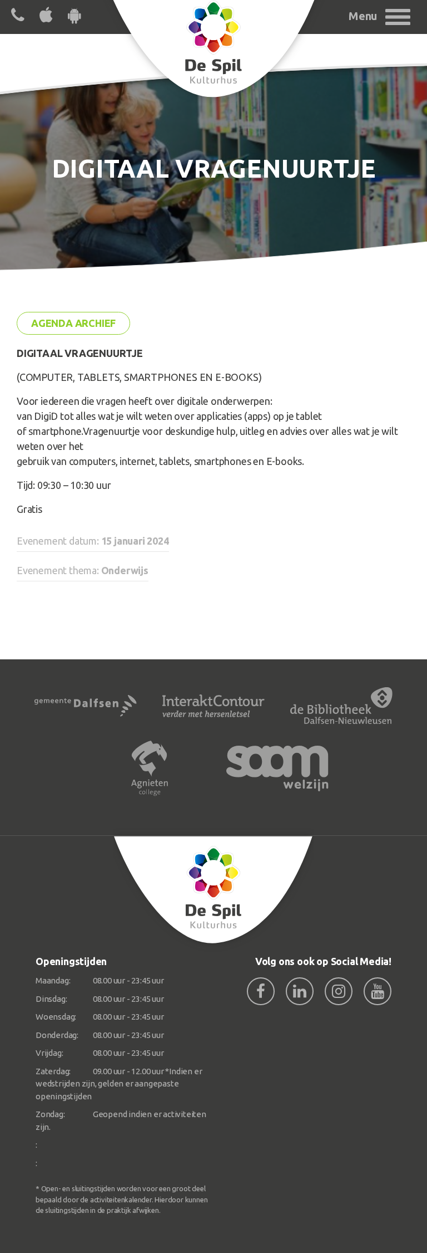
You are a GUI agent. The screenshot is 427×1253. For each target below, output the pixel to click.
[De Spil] (213, 890)
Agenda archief (73, 323)
